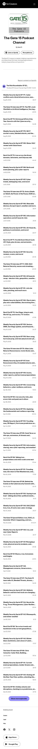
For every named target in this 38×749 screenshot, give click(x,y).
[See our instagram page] (14, 729)
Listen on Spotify (13, 53)
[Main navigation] (34, 4)
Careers (5, 715)
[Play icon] (4, 86)
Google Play (13, 744)
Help (4, 723)
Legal (4, 719)
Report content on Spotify (27, 80)
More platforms (27, 53)
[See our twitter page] (9, 729)
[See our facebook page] (4, 729)
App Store (12, 737)
